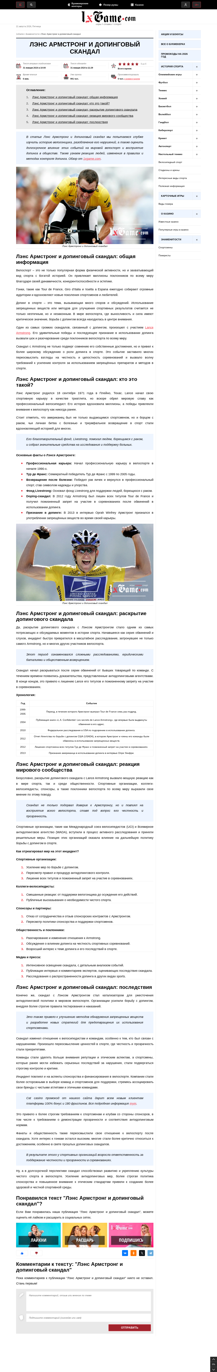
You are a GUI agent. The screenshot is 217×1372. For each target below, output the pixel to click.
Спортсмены (166, 247)
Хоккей (163, 98)
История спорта (172, 66)
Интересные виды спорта (173, 178)
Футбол (163, 82)
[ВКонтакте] (125, 1253)
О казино (167, 213)
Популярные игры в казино (174, 229)
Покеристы (165, 255)
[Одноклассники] (133, 1253)
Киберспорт (166, 130)
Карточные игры (172, 196)
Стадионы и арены (169, 170)
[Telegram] (150, 1253)
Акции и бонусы (172, 34)
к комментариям (132, 79)
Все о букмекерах (173, 44)
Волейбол (165, 114)
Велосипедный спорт (170, 162)
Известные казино (169, 221)
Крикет (163, 138)
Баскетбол (165, 106)
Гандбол (164, 122)
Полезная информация (172, 186)
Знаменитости (33, 34)
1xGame (20, 34)
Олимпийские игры (170, 74)
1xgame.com (92, 158)
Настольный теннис (170, 154)
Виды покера (166, 203)
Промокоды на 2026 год (174, 55)
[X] (142, 1253)
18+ (197, 4)
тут (133, 1103)
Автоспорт (165, 146)
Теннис (163, 90)
